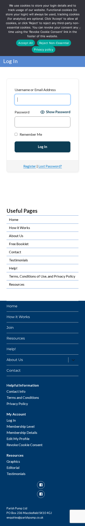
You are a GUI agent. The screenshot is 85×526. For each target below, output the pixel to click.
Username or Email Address (35, 90)
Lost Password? (50, 166)
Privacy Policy (17, 403)
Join (10, 327)
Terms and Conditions (23, 397)
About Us (16, 236)
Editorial (13, 467)
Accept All (25, 43)
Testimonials (18, 260)
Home (13, 219)
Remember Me (30, 134)
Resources (16, 284)
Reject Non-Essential (54, 43)
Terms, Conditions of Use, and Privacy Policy (42, 276)
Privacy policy (43, 49)
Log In (11, 420)
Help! (13, 268)
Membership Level (20, 426)
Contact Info (16, 391)
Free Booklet (19, 244)
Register (29, 166)
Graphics (13, 461)
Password (22, 112)
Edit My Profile (18, 438)
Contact (15, 252)
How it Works (19, 227)
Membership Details (22, 432)
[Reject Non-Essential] (79, 28)
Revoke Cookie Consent (24, 445)
